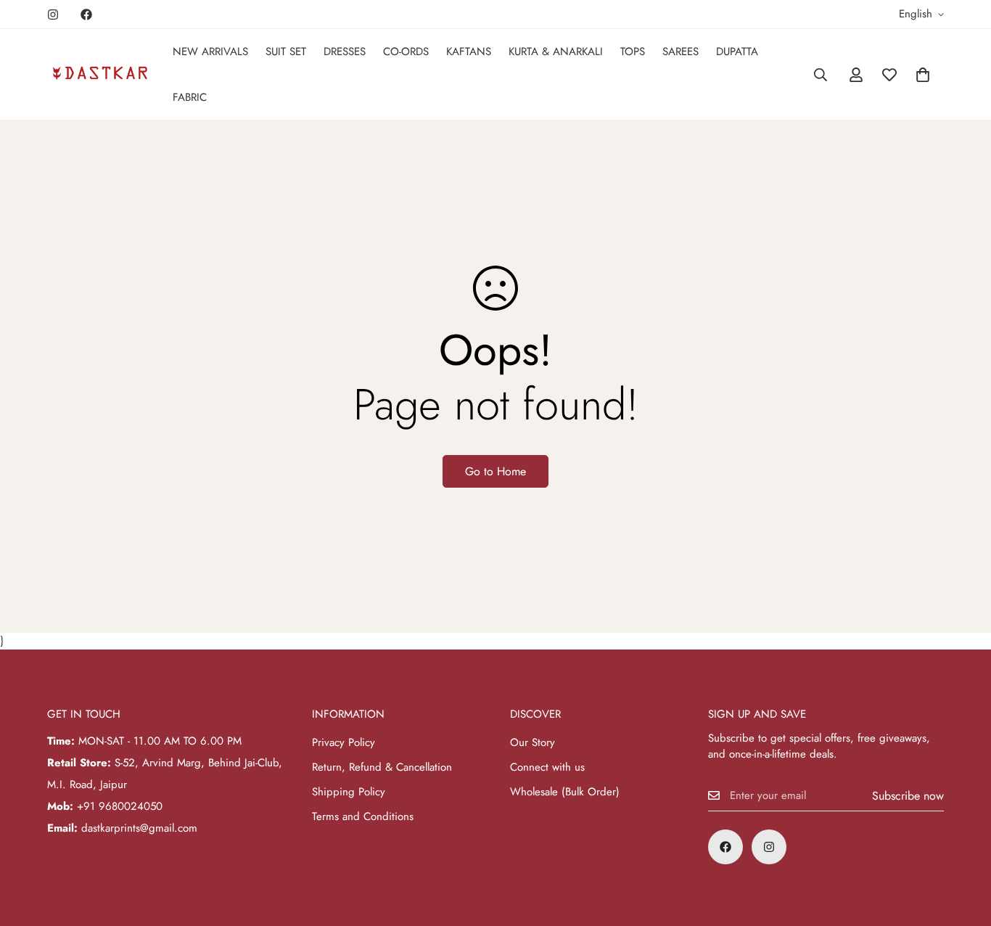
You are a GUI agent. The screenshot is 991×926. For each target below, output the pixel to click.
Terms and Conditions (363, 816)
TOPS (632, 52)
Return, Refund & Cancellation (382, 767)
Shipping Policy (348, 792)
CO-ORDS (406, 52)
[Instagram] (53, 14)
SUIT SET (286, 52)
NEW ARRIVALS (210, 52)
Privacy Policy (343, 742)
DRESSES (345, 52)
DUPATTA (737, 52)
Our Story (532, 742)
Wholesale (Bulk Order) (565, 792)
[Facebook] (86, 14)
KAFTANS (468, 52)
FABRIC (190, 97)
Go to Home (495, 471)
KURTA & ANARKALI (556, 52)
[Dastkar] (99, 74)
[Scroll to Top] (962, 847)
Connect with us (547, 767)
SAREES (680, 52)
